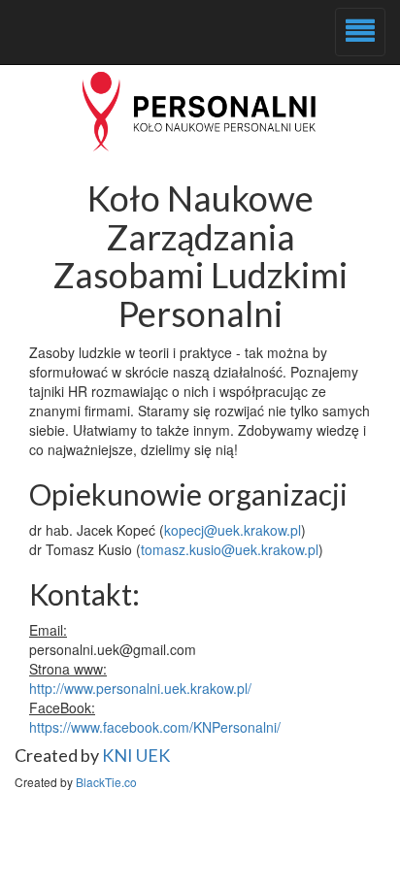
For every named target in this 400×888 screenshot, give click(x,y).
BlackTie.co (106, 781)
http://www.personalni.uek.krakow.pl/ (140, 688)
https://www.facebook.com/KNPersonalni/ (155, 727)
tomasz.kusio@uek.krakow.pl (229, 549)
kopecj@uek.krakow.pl (232, 530)
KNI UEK (136, 755)
